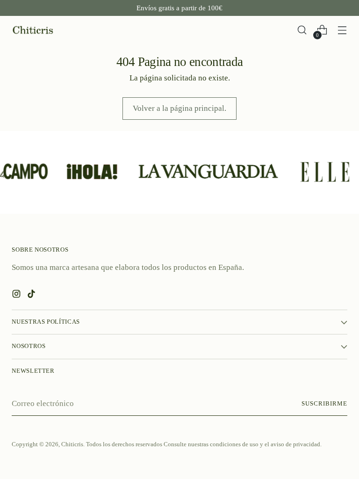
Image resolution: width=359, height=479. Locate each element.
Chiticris (72, 444)
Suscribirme (324, 403)
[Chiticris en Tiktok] (32, 295)
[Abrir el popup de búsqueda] (302, 30)
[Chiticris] (33, 30)
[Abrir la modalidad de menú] (342, 30)
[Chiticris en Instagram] (17, 295)
